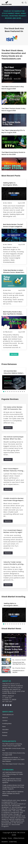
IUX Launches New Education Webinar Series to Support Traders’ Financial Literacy (14, 372)
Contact (4, 720)
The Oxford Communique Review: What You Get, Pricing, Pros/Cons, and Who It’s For (13, 438)
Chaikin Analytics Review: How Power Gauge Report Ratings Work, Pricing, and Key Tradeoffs (14, 499)
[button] (3, 391)
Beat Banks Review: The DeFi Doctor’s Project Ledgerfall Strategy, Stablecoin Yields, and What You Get (13, 225)
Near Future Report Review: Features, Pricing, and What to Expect (14, 470)
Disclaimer (5, 842)
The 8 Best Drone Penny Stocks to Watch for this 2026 (13, 153)
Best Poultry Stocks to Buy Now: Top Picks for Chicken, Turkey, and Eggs (12, 313)
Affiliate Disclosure (18, 838)
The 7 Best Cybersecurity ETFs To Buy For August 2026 (13, 131)
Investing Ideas (6, 723)
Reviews (4, 735)
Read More (8, 428)
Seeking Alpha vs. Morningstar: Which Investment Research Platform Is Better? (10, 184)
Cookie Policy (13, 842)
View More (14, 354)
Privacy (10, 838)
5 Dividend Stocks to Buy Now (18, 671)
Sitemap (4, 838)
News (4, 726)
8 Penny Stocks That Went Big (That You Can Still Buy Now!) (19, 663)
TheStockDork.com (8, 715)
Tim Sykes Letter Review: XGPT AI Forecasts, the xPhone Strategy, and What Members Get (13, 408)
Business (4, 732)
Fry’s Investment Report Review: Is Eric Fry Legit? (13, 531)
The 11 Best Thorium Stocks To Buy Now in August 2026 (13, 109)
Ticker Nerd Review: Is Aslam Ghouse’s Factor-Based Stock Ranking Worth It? (14, 271)
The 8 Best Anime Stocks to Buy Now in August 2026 (13, 88)
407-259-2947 (7, 701)
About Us (5, 717)
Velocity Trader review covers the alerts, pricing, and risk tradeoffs (14, 563)
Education (5, 729)
